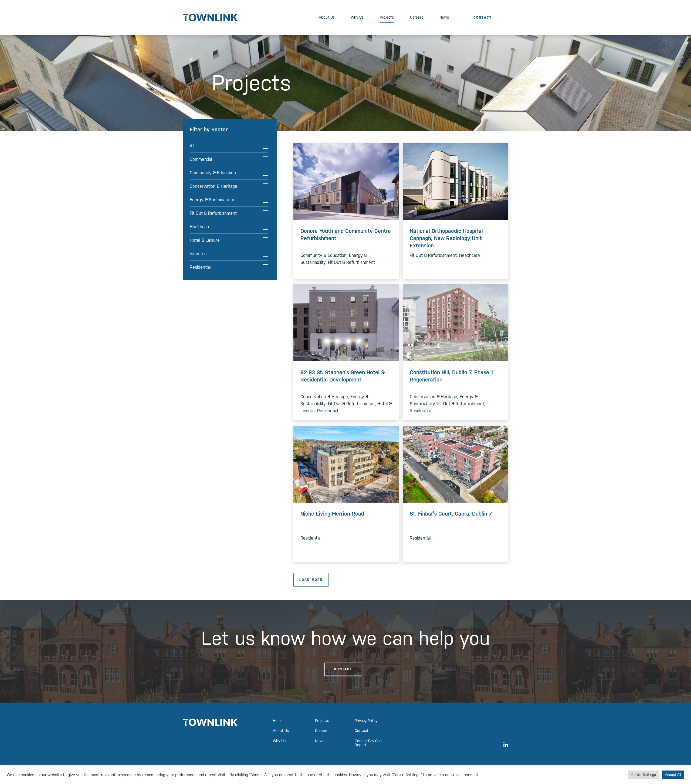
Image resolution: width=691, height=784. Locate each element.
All (192, 145)
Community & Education (213, 172)
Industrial (198, 253)
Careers (416, 17)
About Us (327, 17)
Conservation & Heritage (213, 186)
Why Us (357, 17)
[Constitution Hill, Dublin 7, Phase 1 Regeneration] (455, 322)
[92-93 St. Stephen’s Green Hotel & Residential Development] (346, 322)
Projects (387, 17)
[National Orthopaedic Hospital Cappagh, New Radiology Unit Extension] (455, 181)
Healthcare (200, 226)
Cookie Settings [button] (643, 775)
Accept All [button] (673, 775)
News (444, 17)
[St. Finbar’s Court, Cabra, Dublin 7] (455, 463)
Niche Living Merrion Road (332, 513)
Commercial (201, 159)
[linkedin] (505, 744)
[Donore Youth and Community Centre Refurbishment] (346, 181)
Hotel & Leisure (205, 240)
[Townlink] (210, 17)
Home (278, 720)
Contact (482, 17)
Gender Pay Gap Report (368, 743)
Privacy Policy (366, 720)
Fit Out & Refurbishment (213, 213)
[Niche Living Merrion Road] (346, 463)
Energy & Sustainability (212, 199)
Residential (200, 267)
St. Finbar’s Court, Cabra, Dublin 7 (451, 513)
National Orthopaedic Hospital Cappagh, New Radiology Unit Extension (446, 238)
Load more (311, 580)
